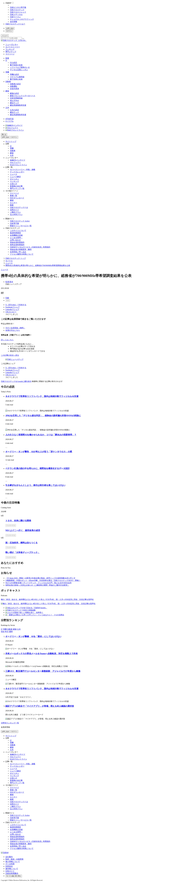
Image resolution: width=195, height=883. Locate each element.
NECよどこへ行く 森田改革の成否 (22, 530)
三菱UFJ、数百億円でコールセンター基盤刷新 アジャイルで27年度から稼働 (42, 671)
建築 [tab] (15, 629)
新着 (7, 58)
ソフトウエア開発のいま (20, 67)
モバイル (9, 261)
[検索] (23, 38)
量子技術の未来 (16, 65)
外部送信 (9, 866)
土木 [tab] (19, 629)
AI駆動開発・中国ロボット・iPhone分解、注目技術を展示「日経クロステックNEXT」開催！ (42, 580)
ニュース (13, 174)
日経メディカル (16, 14)
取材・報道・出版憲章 (14, 859)
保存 (7, 300)
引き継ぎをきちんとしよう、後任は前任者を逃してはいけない (35, 485)
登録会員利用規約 (17, 242)
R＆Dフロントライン (18, 165)
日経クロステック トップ (15, 258)
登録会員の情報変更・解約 (21, 249)
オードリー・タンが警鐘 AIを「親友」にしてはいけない (33, 636)
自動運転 (13, 86)
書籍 (12, 200)
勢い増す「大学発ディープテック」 (22, 552)
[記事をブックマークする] (6, 428)
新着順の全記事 (16, 186)
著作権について (11, 869)
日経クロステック (17, 10)
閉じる (4, 134)
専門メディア (10, 52)
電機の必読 (14, 74)
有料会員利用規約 (17, 245)
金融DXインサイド (17, 160)
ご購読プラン (15, 212)
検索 (12, 205)
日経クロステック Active (20, 221)
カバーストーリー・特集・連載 (22, 169)
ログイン (9, 31)
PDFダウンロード (17, 198)
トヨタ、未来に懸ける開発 (18, 520)
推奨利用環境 (15, 233)
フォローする (10, 525)
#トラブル (9, 121)
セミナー (13, 203)
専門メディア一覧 (17, 188)
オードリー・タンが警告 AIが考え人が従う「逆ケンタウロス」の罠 (38, 451)
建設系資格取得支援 (18, 105)
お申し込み (10, 28)
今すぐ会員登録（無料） (15, 328)
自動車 (8, 81)
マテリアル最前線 (17, 77)
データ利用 (9, 864)
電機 (7, 72)
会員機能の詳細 (16, 235)
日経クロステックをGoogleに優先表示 (16, 381)
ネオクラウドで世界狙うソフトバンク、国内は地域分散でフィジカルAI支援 (42, 396)
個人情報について (12, 861)
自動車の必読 (15, 84)
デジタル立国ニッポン (19, 70)
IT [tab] (2, 629)
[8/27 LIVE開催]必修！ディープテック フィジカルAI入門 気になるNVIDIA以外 (38, 583)
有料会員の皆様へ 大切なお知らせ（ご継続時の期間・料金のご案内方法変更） (37, 585)
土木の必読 (14, 110)
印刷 (7, 298)
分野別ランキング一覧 (10, 723)
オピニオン (14, 179)
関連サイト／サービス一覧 (21, 226)
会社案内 (9, 857)
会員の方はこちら (12, 330)
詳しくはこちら (7, 340)
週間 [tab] (11, 632)
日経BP (8, 3)
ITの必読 (13, 63)
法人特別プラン (16, 214)
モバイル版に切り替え (13, 876)
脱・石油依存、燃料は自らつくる (21, 542)
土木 (7, 108)
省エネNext (14, 100)
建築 (7, 91)
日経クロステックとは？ (15, 24)
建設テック (14, 103)
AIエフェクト (15, 162)
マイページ (9, 54)
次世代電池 (14, 89)
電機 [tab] (5, 629)
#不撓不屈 (9, 119)
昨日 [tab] (7, 632)
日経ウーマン (15, 17)
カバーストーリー (12, 47)
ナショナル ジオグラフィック (22, 19)
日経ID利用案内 (11, 873)
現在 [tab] (3, 632)
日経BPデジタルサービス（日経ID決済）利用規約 (30, 247)
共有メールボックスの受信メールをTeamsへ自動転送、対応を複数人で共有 (41, 653)
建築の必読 (14, 93)
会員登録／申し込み (18, 252)
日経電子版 (14, 223)
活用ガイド (14, 210)
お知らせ (13, 184)
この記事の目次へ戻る (10, 355)
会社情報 (13, 22)
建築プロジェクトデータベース (22, 96)
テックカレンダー (17, 172)
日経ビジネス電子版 (18, 7)
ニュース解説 (15, 177)
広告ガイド (9, 871)
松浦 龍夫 (9, 282)
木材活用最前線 (16, 98)
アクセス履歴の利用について (21, 254)
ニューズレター (11, 45)
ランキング (9, 49)
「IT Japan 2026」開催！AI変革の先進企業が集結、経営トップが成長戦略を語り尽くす (40, 578)
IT (6, 60)
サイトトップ (10, 141)
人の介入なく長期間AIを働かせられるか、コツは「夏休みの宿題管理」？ (40, 434)
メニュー (5, 35)
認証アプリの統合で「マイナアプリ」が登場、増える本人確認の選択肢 (39, 706)
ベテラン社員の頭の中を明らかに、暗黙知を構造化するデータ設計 (37, 468)
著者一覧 (13, 196)
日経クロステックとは (19, 207)
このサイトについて (18, 230)
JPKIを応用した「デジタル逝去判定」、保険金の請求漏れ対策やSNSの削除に (43, 415)
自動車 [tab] (10, 629)
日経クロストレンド (18, 12)
